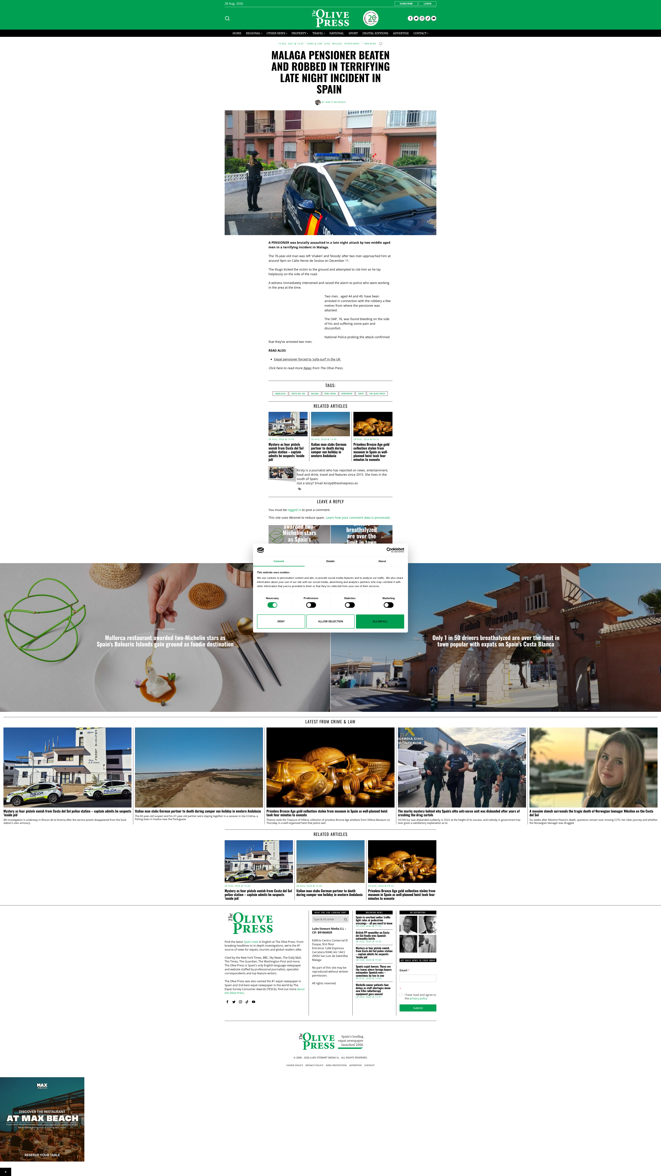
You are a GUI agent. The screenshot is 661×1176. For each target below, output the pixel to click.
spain (361, 393)
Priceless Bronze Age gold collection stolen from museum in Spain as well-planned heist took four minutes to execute (371, 451)
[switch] (311, 605)
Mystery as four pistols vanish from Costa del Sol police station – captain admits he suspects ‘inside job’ (286, 451)
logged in (294, 510)
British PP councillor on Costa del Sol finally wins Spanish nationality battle (372, 935)
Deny (281, 621)
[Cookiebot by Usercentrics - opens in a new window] (389, 550)
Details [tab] (330, 561)
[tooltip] (410, 18)
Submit (418, 1008)
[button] (345, 919)
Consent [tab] (279, 561)
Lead (327, 43)
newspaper (347, 393)
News (307, 368)
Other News (351, 43)
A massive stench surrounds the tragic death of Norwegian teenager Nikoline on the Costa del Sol (591, 813)
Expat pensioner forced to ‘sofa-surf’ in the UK (307, 359)
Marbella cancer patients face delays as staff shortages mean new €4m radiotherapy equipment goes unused (373, 989)
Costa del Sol (298, 393)
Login (427, 3)
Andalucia (280, 393)
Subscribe (406, 3)
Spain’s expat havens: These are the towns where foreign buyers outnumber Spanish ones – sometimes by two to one (374, 971)
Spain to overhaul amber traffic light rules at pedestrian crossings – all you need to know (374, 920)
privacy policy (418, 998)
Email (405, 970)
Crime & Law (314, 43)
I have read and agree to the (420, 996)
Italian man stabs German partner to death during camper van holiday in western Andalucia (328, 449)
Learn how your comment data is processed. (358, 517)
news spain (330, 393)
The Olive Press (377, 393)
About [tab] (382, 561)
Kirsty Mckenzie (336, 102)
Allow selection (330, 621)
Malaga (337, 43)
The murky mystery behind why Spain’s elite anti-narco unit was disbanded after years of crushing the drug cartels (459, 813)
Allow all (380, 621)
